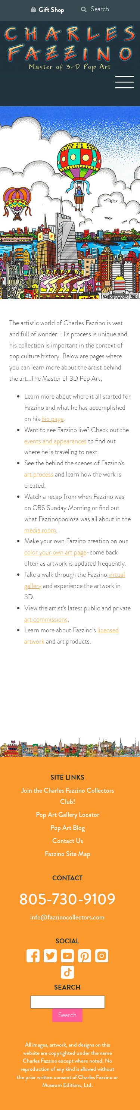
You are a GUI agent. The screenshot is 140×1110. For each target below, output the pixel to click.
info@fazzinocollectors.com (67, 917)
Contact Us (67, 841)
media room (40, 530)
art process (38, 474)
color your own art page (55, 552)
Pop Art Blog (67, 828)
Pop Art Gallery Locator (67, 815)
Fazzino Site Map (67, 854)
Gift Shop (51, 10)
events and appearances (55, 441)
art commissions (46, 619)
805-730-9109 (67, 898)
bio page (52, 419)
